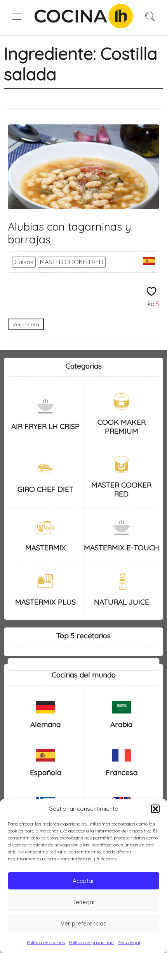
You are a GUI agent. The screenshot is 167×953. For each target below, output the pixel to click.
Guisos (23, 262)
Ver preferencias (83, 923)
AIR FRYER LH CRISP (45, 426)
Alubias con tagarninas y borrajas (69, 233)
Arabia (121, 724)
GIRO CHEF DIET (45, 489)
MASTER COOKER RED (71, 262)
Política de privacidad (91, 942)
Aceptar (83, 880)
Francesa (121, 772)
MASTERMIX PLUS (45, 602)
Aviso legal (129, 942)
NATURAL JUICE (121, 602)
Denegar (83, 902)
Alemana (45, 724)
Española (45, 772)
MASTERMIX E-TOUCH (121, 547)
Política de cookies (46, 942)
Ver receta (25, 324)
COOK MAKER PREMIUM (121, 426)
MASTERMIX (45, 547)
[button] (155, 809)
